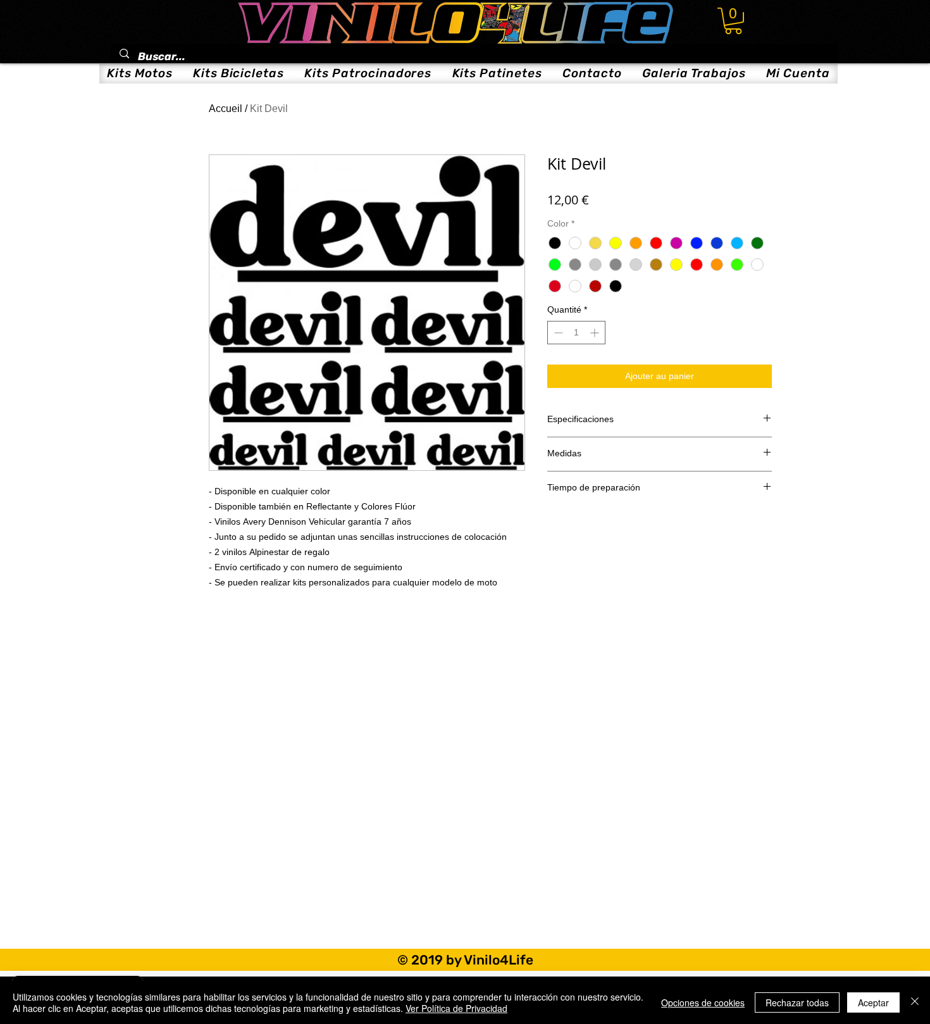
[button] (733, 21)
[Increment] (596, 333)
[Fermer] (914, 1002)
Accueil (225, 108)
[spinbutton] (576, 333)
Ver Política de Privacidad (456, 1008)
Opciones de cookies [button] (703, 1002)
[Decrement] (557, 333)
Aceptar (873, 1002)
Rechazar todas (797, 1002)
